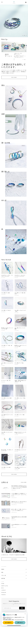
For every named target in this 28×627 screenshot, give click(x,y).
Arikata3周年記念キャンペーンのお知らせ (19, 525)
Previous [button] (2, 51)
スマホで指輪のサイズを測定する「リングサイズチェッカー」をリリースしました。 (19, 494)
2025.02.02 (14, 512)
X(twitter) (3, 594)
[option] (14, 21)
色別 (2, 572)
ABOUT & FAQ (4, 585)
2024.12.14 (13, 519)
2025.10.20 (13, 497)
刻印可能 (3, 578)
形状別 (2, 569)
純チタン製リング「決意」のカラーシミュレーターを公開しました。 (19, 510)
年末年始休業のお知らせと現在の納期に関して (19, 517)
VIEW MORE (14, 77)
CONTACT (3, 590)
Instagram (3, 592)
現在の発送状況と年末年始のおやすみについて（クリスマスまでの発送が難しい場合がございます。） (19, 487)
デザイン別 (3, 575)
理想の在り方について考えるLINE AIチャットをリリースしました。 (18, 502)
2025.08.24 (14, 504)
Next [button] (25, 51)
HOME (2, 583)
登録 (22, 608)
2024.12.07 (13, 527)
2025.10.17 (13, 490)
